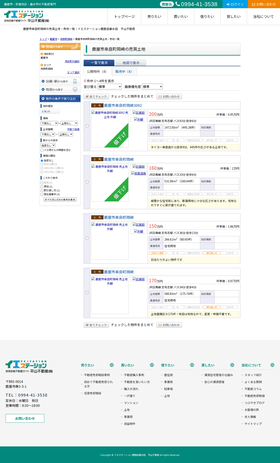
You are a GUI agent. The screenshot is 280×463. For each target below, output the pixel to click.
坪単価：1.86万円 (227, 226)
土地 (127, 410)
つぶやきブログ (255, 403)
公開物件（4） (97, 71)
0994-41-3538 (199, 4)
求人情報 (250, 417)
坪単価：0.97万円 (227, 281)
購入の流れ (131, 389)
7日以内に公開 (54, 171)
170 (153, 280)
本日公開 (50, 164)
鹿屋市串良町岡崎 (119, 159)
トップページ (124, 16)
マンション (131, 403)
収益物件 (129, 424)
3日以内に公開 (54, 168)
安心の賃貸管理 (214, 382)
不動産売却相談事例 (97, 375)
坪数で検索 (73, 129)
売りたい (154, 16)
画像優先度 (133, 86)
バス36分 (180, 233)
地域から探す (60, 46)
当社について (263, 16)
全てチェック (98, 96)
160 (153, 167)
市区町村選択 (72, 61)
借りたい (207, 16)
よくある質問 (253, 382)
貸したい (234, 16)
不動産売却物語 (255, 396)
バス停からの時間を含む (57, 150)
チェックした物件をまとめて (132, 96)
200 (153, 113)
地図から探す (60, 89)
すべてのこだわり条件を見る (60, 199)
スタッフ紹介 (253, 375)
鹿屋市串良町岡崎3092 (123, 105)
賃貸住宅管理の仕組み (218, 375)
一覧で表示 (99, 63)
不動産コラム (253, 389)
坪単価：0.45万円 (227, 114)
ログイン (237, 4)
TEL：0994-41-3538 (26, 395)
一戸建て (129, 396)
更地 (48, 186)
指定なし (49, 160)
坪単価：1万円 (229, 168)
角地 (48, 182)
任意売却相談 (92, 393)
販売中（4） (124, 71)
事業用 (128, 417)
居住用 (168, 375)
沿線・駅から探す (60, 81)
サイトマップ (253, 424)
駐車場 (168, 389)
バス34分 (180, 287)
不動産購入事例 (134, 375)
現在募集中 (52, 194)
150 (153, 225)
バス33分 (180, 174)
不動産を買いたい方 (137, 382)
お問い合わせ (266, 4)
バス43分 (180, 121)
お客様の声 (252, 410)
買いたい (181, 16)
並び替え (90, 86)
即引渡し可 (52, 190)
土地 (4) (46, 111)
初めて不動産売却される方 (98, 384)
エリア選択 (73, 72)
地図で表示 (130, 63)
